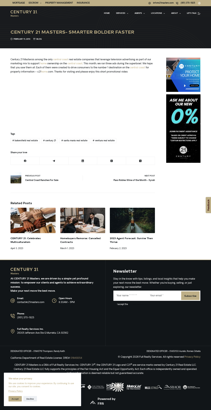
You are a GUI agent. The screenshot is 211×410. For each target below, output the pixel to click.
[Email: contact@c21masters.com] (13, 300)
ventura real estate (104, 141)
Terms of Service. (136, 304)
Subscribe (190, 295)
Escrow (33, 3)
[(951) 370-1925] (177, 3)
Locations (156, 13)
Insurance (83, 3)
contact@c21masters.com (30, 302)
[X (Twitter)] (140, 161)
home (43, 63)
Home (107, 13)
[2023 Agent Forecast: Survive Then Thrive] (132, 220)
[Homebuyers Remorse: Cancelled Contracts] (82, 220)
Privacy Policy (15, 391)
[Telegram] (54, 161)
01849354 (76, 358)
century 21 (49, 141)
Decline (30, 398)
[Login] (199, 3)
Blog (39, 39)
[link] (96, 387)
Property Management (59, 3)
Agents (138, 13)
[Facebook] (25, 161)
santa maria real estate (74, 141)
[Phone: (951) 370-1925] (13, 316)
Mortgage (19, 3)
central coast (60, 59)
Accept (15, 398)
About (174, 13)
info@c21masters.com (163, 3)
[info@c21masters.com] (149, 3)
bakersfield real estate (25, 141)
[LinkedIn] (82, 161)
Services (120, 13)
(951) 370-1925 (188, 3)
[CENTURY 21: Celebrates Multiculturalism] (33, 220)
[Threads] (111, 161)
